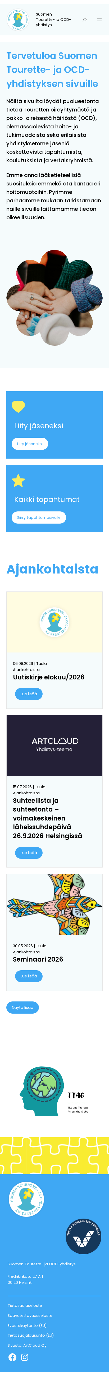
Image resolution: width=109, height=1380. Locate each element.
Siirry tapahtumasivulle (39, 517)
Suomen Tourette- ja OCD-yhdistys (53, 19)
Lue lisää (29, 694)
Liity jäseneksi (30, 443)
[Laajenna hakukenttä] (85, 20)
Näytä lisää (22, 1007)
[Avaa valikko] (99, 20)
